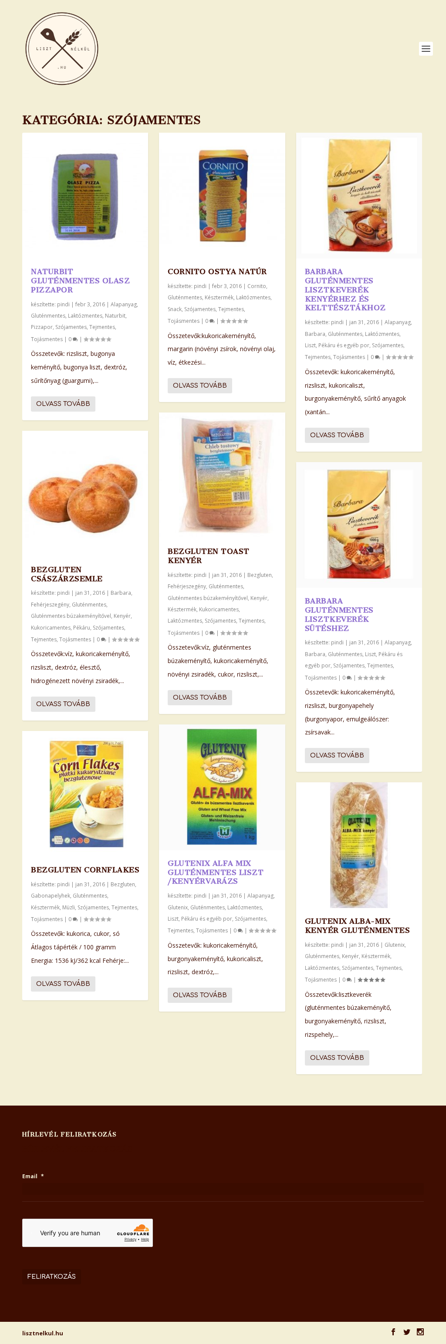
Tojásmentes (47, 339)
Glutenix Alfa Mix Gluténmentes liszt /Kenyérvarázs (216, 872)
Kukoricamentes (51, 627)
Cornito (256, 286)
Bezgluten (123, 884)
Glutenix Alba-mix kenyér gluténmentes (357, 926)
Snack (175, 309)
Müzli (68, 907)
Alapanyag (124, 304)
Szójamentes (71, 327)
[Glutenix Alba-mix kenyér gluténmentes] (359, 845)
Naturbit (115, 315)
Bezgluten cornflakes (85, 869)
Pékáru (81, 627)
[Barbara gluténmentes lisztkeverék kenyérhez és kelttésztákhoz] (359, 195)
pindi (63, 304)
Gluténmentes (48, 315)
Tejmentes (102, 327)
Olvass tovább (63, 404)
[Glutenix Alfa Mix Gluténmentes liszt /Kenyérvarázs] (222, 787)
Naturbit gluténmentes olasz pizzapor (80, 280)
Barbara (121, 593)
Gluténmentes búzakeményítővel (71, 616)
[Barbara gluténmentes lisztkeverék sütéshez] (359, 525)
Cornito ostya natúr (217, 271)
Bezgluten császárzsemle (67, 574)
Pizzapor (42, 327)
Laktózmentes (85, 315)
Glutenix (178, 907)
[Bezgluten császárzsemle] (85, 493)
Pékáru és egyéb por (206, 918)
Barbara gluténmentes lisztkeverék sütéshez (339, 614)
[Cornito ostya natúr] (222, 195)
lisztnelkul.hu (42, 1333)
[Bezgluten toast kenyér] (222, 475)
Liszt (173, 918)
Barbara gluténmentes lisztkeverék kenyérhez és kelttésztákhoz (345, 289)
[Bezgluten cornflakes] (85, 794)
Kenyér (122, 616)
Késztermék (45, 907)
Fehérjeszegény (50, 604)
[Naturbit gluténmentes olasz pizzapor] (85, 195)
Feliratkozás (51, 1277)
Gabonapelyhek (50, 895)
